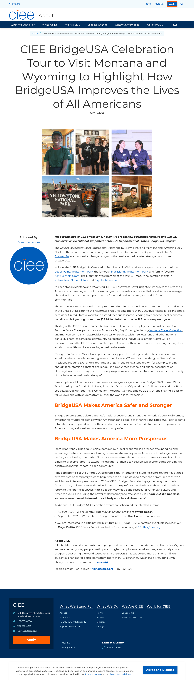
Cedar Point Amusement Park (74, 271)
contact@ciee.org (27, 631)
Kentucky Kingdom (67, 275)
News (174, 24)
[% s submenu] (76, 627)
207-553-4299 (24, 626)
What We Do (50, 24)
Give (148, 3)
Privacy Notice (93, 674)
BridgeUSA (62, 256)
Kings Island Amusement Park (128, 271)
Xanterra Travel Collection (165, 330)
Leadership (128, 612)
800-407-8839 (114, 647)
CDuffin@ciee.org (149, 527)
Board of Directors (132, 617)
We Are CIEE (72, 24)
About (35, 33)
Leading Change (98, 24)
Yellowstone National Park (71, 280)
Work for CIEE (154, 24)
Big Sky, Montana (106, 280)
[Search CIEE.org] (182, 4)
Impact (100, 617)
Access (63, 612)
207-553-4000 (24, 621)
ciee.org (16, 3)
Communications (29, 242)
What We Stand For (23, 24)
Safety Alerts (68, 647)
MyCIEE (159, 3)
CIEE (18, 605)
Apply (172, 4)
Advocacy (65, 617)
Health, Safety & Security (73, 622)
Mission (101, 622)
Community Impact (127, 24)
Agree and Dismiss (160, 670)
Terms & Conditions (120, 674)
